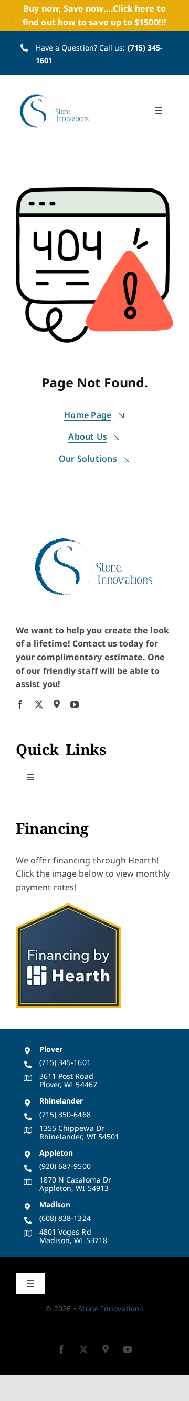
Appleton (56, 1153)
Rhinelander (61, 1101)
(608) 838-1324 (65, 1218)
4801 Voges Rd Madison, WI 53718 (73, 1236)
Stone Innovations (111, 1309)
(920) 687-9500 (65, 1166)
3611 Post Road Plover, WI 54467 (68, 1080)
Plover (50, 1049)
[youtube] (74, 704)
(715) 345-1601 (65, 1062)
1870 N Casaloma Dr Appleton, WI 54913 (75, 1184)
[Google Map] (57, 704)
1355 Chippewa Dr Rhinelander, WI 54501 (79, 1132)
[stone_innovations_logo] (54, 95)
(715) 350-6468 (65, 1114)
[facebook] (20, 704)
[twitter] (39, 704)
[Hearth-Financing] (68, 907)
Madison (55, 1204)
